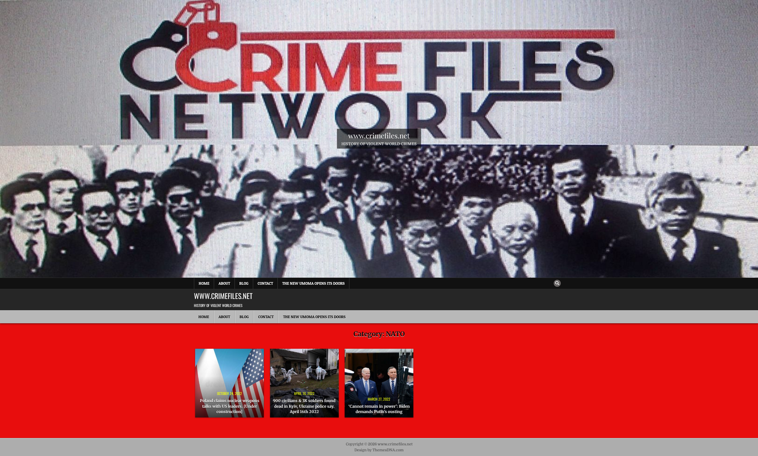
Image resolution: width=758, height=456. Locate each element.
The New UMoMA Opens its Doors (313, 283)
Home (204, 283)
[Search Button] (557, 283)
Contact (265, 283)
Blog (243, 283)
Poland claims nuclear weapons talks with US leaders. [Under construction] (229, 406)
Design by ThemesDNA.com (379, 450)
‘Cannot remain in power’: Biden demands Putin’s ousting (379, 409)
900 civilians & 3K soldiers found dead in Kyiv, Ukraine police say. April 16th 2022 (304, 406)
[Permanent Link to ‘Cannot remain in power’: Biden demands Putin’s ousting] (379, 383)
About (224, 283)
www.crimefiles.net (379, 135)
